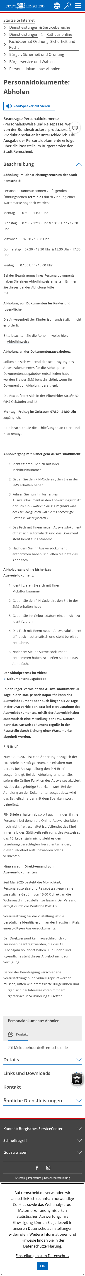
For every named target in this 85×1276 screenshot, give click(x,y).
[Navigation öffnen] (78, 5)
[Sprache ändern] (57, 5)
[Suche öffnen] (67, 5)
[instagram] (48, 1168)
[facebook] (37, 1168)
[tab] (18, 1036)
